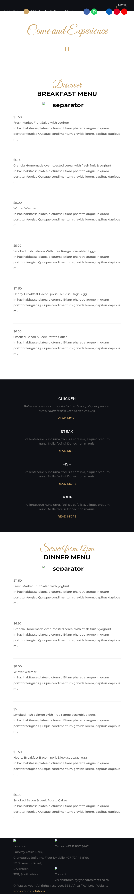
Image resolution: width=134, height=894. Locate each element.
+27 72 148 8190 (77, 857)
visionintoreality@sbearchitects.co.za (82, 880)
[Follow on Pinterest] (117, 12)
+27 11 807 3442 (77, 846)
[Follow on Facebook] (87, 12)
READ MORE (67, 418)
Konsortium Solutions (29, 891)
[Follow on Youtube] (124, 12)
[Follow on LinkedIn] (109, 12)
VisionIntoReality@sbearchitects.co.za (56, 11)
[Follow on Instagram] (102, 12)
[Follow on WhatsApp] (94, 12)
